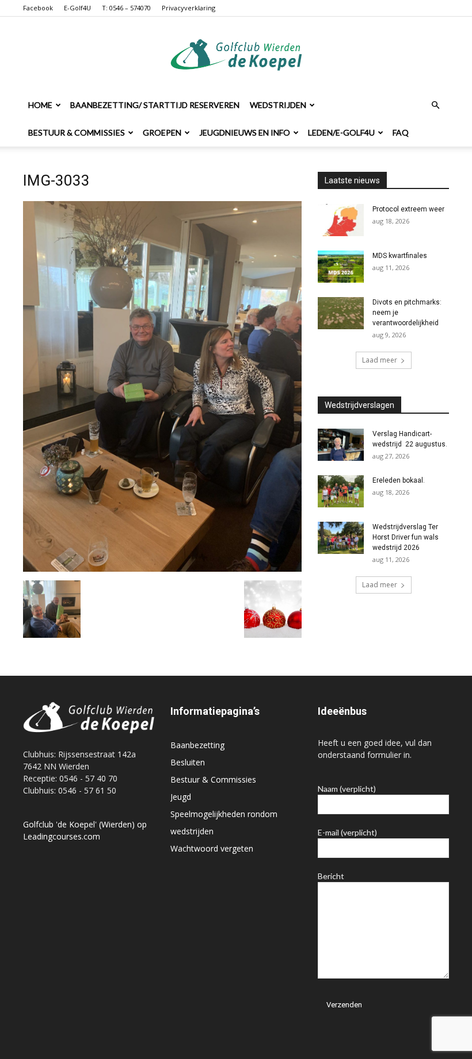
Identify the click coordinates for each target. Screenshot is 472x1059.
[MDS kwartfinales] (341, 267)
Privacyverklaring (188, 7)
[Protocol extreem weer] (341, 220)
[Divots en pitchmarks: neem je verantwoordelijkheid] (341, 313)
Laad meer (379, 360)
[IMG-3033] (162, 568)
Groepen (162, 132)
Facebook (38, 7)
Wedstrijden (278, 105)
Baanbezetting (197, 745)
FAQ (401, 132)
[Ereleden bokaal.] (341, 491)
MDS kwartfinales (399, 256)
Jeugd (180, 796)
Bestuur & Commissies (76, 132)
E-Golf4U (77, 7)
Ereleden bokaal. (398, 480)
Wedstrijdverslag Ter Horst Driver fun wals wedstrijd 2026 (405, 537)
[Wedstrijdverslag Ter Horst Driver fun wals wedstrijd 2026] (341, 538)
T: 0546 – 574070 (126, 7)
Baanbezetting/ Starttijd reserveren (154, 105)
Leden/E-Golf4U (341, 132)
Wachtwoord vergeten (211, 848)
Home (40, 105)
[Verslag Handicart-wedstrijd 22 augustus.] (341, 445)
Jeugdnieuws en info (244, 132)
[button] (435, 105)
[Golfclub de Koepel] (236, 55)
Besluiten (187, 762)
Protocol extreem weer (408, 209)
